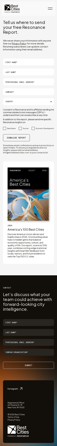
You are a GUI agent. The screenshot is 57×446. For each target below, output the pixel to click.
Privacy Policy (19, 43)
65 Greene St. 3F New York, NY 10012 (16, 406)
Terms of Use (13, 417)
